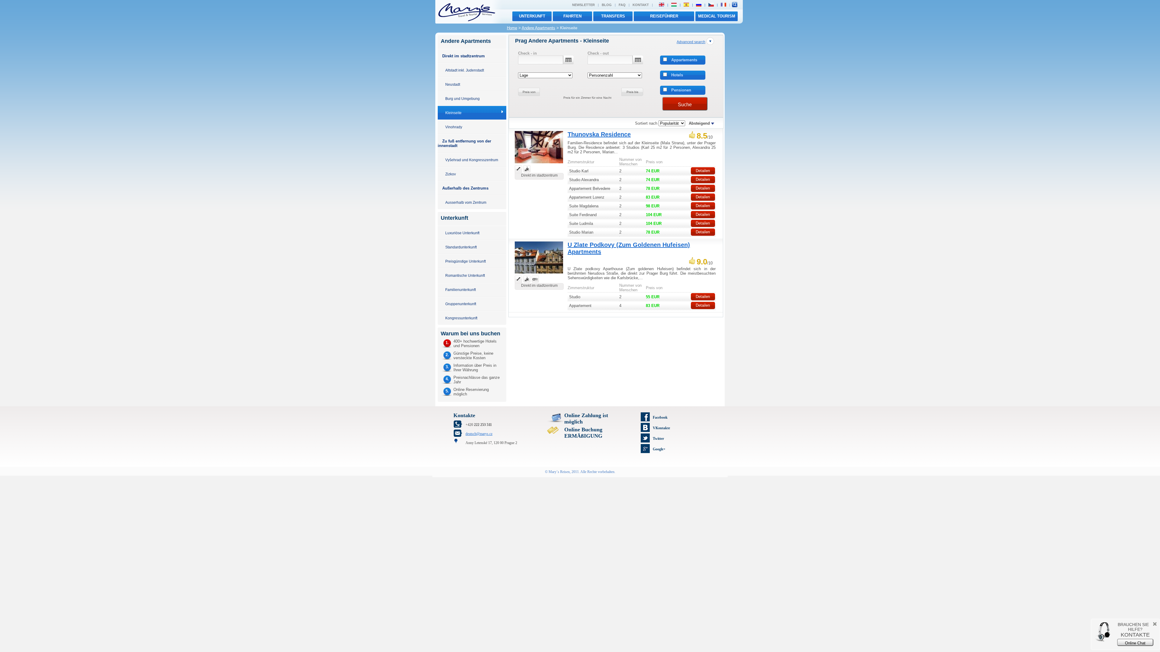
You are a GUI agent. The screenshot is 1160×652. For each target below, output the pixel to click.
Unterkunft (532, 16)
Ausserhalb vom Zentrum (465, 202)
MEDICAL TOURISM (716, 16)
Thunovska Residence (599, 134)
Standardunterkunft (461, 247)
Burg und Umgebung (462, 99)
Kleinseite (453, 113)
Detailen (703, 170)
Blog (607, 5)
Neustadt (452, 84)
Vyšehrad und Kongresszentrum (471, 160)
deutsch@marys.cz (479, 434)
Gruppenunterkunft (460, 304)
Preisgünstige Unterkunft (465, 261)
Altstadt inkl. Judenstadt (464, 70)
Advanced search (691, 42)
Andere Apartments (538, 28)
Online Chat (1135, 643)
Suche (685, 104)
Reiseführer (664, 16)
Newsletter (583, 5)
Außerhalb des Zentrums (465, 188)
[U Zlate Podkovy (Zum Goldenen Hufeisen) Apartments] (539, 274)
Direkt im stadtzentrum (463, 56)
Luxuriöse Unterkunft (462, 233)
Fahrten (572, 16)
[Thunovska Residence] (539, 164)
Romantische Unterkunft (465, 275)
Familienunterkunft (460, 290)
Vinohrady (453, 127)
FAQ (622, 5)
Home (512, 28)
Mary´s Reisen (559, 472)
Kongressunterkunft (461, 318)
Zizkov (450, 174)
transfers (613, 16)
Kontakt (641, 5)
